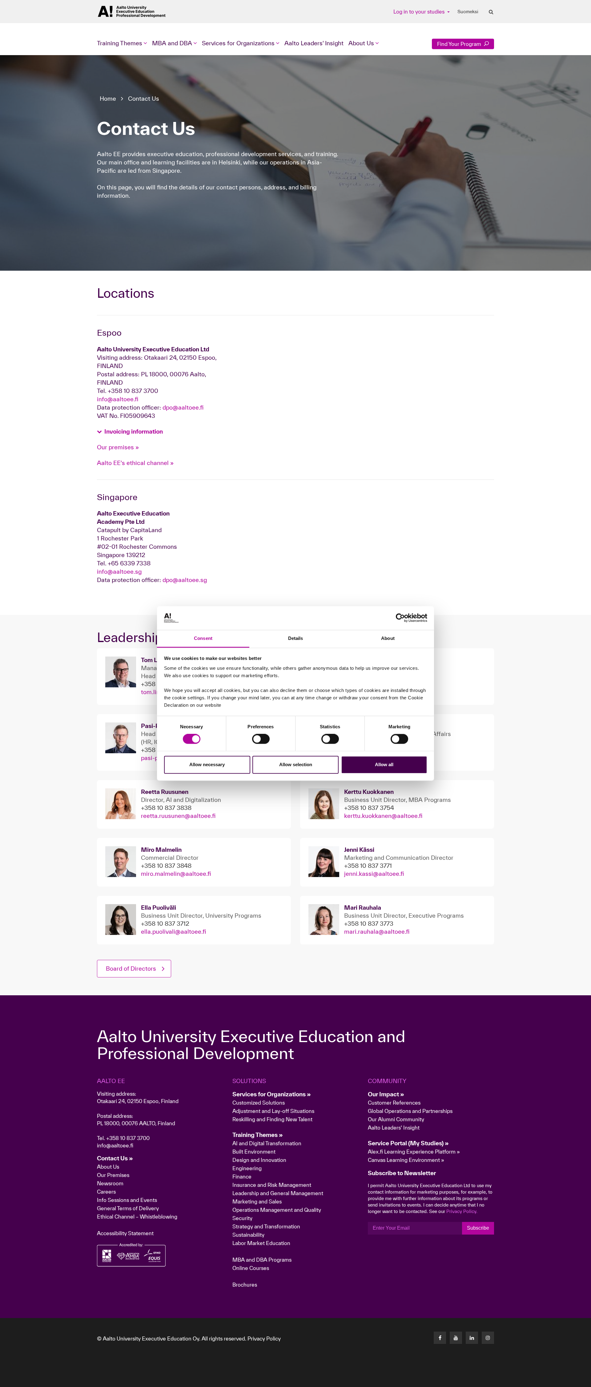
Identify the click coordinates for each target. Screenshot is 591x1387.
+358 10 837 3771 (368, 865)
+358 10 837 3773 (368, 923)
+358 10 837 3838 (166, 807)
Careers (106, 1192)
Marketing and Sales (257, 1201)
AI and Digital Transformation (266, 1143)
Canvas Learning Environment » (406, 1160)
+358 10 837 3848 (166, 865)
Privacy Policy (264, 1338)
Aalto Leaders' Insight (314, 43)
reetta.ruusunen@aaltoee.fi (178, 815)
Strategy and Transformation (266, 1226)
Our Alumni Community (396, 1119)
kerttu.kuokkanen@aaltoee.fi (383, 815)
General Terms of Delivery (128, 1208)
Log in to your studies (419, 11)
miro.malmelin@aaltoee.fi (176, 873)
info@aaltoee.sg (119, 571)
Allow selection (295, 764)
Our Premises (113, 1175)
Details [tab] (295, 638)
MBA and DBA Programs (261, 1260)
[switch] (261, 739)
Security (242, 1218)
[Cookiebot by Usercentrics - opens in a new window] (400, 618)
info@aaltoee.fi (117, 399)
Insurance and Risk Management (271, 1185)
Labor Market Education (261, 1243)
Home (108, 98)
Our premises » (118, 447)
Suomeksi (467, 12)
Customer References (394, 1103)
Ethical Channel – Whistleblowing (137, 1216)
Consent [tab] (203, 638)
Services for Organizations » (271, 1094)
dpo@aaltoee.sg (185, 579)
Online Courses (250, 1268)
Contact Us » (115, 1158)
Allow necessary (207, 764)
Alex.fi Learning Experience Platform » (414, 1151)
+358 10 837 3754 (369, 807)
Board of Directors (131, 968)
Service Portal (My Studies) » (408, 1143)
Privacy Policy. (461, 1211)
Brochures (244, 1285)
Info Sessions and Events (127, 1200)
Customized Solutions (258, 1103)
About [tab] (388, 638)
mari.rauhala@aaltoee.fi (376, 931)
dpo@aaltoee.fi (183, 407)
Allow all (384, 764)
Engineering (247, 1168)
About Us (108, 1167)
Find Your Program (459, 44)
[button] (130, 431)
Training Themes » (257, 1134)
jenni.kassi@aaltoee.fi (374, 873)
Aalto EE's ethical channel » (135, 462)
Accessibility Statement (125, 1233)
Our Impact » (386, 1094)
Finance (241, 1176)
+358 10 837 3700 (128, 1138)
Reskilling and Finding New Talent (272, 1119)
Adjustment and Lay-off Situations (273, 1111)
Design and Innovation (259, 1160)
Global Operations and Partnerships (410, 1111)
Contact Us (143, 98)
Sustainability (248, 1235)
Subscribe (478, 1228)
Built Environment (253, 1151)
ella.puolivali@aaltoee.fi (173, 931)
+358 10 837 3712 (165, 923)
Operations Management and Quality (276, 1210)
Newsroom (110, 1183)
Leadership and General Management (277, 1193)
